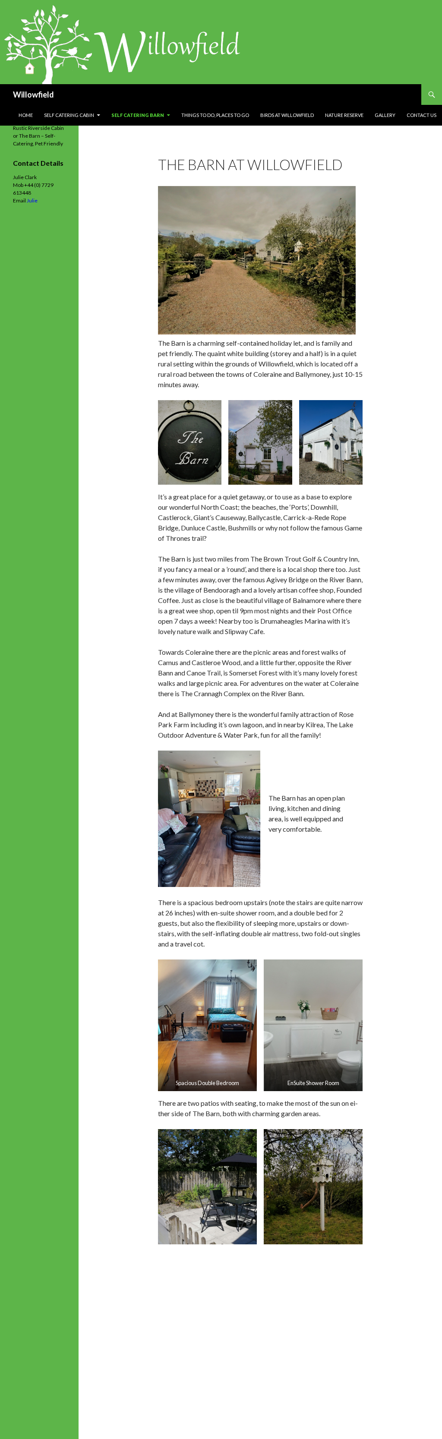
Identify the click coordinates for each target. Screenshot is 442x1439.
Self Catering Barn (137, 115)
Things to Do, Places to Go (215, 115)
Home (26, 115)
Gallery (385, 115)
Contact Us (421, 115)
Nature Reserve (344, 115)
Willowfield (33, 94)
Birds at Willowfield (287, 115)
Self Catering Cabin (69, 115)
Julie (32, 200)
